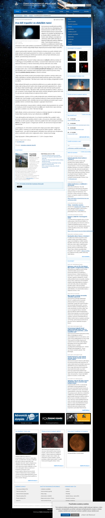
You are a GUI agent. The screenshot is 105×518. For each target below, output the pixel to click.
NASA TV (18, 500)
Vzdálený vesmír (72, 32)
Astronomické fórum (46, 500)
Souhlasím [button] (65, 515)
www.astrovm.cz (30, 178)
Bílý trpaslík (40, 184)
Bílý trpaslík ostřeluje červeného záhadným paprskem (77, 296)
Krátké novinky (72, 152)
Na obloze (40, 11)
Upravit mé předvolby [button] (88, 515)
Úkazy (69, 19)
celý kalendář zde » (84, 137)
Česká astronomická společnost (26, 505)
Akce (32, 11)
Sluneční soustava (72, 24)
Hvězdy (31, 15)
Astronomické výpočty (46, 491)
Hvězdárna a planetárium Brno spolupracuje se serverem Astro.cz (51, 505)
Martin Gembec (79, 156)
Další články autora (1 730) (48, 154)
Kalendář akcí (72, 115)
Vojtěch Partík (79, 326)
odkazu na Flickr (85, 251)
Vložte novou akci (86, 114)
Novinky (25, 11)
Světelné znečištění (73, 34)
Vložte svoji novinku (85, 151)
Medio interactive (44, 512)
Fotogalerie (52, 11)
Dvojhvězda (35, 184)
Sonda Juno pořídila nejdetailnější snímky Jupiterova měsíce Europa (51, 163)
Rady (67, 11)
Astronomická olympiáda (22, 493)
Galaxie (68, 491)
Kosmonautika (72, 21)
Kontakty (86, 11)
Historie (70, 44)
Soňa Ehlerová (79, 182)
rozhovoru (81, 210)
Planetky (68, 493)
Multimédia (71, 37)
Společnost (76, 11)
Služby (61, 11)
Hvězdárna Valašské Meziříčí (28, 145)
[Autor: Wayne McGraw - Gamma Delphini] (73, 68)
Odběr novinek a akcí (74, 141)
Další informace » (32, 480)
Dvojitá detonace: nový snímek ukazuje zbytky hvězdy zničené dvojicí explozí (77, 358)
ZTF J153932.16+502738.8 (26, 184)
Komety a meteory (70, 500)
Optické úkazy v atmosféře (72, 496)
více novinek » (86, 256)
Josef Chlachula (79, 203)
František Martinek (27, 19)
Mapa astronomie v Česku (47, 498)
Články (17, 11)
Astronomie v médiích (46, 496)
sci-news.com (20, 141)
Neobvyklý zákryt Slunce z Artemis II (78, 236)
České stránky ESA (21, 498)
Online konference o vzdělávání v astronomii (77, 184)
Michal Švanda (79, 264)
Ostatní (70, 42)
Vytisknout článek (59, 19)
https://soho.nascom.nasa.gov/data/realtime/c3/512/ (81, 231)
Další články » (86, 410)
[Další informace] (26, 444)
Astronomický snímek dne (76, 76)
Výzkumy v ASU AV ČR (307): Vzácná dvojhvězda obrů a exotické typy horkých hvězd (78, 382)
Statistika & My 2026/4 (79, 206)
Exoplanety (71, 29)
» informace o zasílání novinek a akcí (77, 148)
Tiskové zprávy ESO (21, 496)
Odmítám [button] (75, 515)
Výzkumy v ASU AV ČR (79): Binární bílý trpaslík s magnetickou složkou (78, 267)
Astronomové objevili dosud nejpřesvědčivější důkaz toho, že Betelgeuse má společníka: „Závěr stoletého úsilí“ (78, 330)
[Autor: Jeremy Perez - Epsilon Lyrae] (84, 56)
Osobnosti (70, 39)
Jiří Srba (77, 293)
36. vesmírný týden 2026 (23, 431)
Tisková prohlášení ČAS (22, 489)
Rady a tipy (44, 493)
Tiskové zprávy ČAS (21, 491)
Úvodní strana (18, 15)
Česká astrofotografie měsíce (77, 94)
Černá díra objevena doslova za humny (51, 155)
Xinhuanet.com (73, 179)
